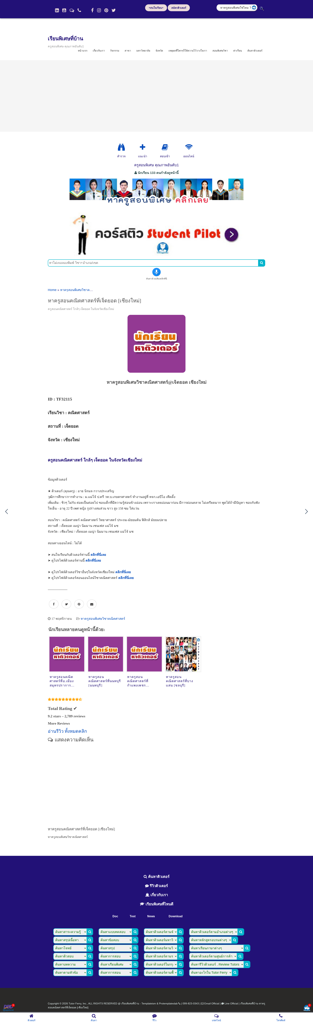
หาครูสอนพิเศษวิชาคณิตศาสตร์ (82, 290)
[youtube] (64, 10)
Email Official (211, 1003)
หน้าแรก (82, 50)
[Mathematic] (142, 147)
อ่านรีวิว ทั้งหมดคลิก (67, 731)
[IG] (99, 10)
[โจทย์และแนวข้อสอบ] (306, 1008)
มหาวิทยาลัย (143, 50)
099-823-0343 (191, 1003)
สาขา (128, 50)
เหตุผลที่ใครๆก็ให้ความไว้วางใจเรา (187, 50)
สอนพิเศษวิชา (220, 50)
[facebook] (92, 10)
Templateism (148, 1003)
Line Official (231, 1003)
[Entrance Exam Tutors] (165, 147)
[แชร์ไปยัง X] (66, 604)
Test (132, 916)
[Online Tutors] (189, 147)
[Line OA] (72, 10)
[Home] (57, 10)
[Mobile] (79, 10)
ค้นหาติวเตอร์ (254, 50)
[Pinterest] (106, 10)
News (151, 916)
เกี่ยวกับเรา (99, 50)
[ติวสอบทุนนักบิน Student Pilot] (156, 255)
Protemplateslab (168, 1003)
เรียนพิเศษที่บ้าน (65, 38)
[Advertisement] (156, 96)
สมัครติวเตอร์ (178, 7)
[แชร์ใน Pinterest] (79, 604)
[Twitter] (114, 10)
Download (176, 916)
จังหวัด (159, 50)
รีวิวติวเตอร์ (158, 886)
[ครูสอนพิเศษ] (156, 208)
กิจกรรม (114, 50)
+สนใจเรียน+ (156, 7)
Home (52, 290)
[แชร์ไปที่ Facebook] (54, 604)
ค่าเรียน (237, 50)
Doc (115, 916)
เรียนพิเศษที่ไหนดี (159, 904)
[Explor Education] (121, 147)
